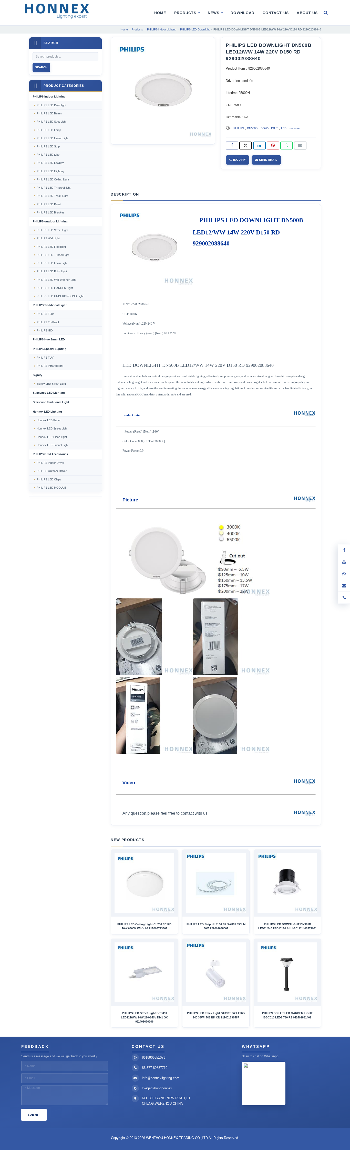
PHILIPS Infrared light (50, 365)
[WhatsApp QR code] (344, 574)
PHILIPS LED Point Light (52, 271)
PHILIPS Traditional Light (50, 305)
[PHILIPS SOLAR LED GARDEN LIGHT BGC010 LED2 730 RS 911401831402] (287, 972)
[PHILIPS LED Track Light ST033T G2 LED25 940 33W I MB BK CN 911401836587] (216, 972)
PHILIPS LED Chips (49, 479)
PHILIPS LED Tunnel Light (53, 254)
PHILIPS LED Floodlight (51, 246)
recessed (295, 128)
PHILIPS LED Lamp (49, 130)
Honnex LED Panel (48, 420)
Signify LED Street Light (51, 383)
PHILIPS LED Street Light (52, 230)
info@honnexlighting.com (160, 1078)
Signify (37, 375)
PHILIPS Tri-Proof (48, 322)
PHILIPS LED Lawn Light (52, 263)
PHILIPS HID (45, 330)
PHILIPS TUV (45, 357)
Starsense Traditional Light (51, 402)
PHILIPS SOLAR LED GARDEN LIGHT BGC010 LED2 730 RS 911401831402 (287, 1015)
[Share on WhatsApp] (286, 146)
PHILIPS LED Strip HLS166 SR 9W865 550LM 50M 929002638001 (216, 926)
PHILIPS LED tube (48, 154)
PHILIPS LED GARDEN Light (55, 287)
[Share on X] (245, 146)
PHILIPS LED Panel (49, 204)
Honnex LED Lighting (47, 411)
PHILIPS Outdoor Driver (52, 470)
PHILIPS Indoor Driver (50, 462)
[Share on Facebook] (232, 146)
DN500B (252, 128)
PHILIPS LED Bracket (50, 212)
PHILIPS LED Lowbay (50, 162)
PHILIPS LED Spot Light (51, 121)
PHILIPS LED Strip (48, 146)
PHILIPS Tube (45, 313)
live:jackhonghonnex (157, 1088)
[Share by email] (300, 146)
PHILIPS (238, 128)
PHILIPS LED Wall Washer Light (56, 279)
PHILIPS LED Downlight (51, 105)
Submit (34, 1114)
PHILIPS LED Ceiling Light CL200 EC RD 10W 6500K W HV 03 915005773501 (144, 926)
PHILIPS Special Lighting (49, 348)
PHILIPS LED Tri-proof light (53, 187)
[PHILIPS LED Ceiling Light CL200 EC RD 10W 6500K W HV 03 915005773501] (144, 883)
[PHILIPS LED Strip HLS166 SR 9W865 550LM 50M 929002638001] (216, 883)
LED (283, 128)
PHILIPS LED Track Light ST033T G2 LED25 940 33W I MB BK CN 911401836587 (216, 1015)
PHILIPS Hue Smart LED (49, 339)
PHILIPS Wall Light (48, 238)
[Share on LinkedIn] (259, 146)
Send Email (267, 159)
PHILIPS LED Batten (49, 113)
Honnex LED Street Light (52, 428)
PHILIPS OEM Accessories (50, 454)
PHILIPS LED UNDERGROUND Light (60, 296)
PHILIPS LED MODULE (51, 487)
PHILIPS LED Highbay (50, 171)
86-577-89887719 (154, 1068)
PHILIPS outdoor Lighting (50, 221)
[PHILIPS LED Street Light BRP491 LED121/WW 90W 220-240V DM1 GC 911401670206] (144, 972)
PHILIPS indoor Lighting (49, 96)
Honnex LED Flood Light (52, 436)
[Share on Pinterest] (273, 146)
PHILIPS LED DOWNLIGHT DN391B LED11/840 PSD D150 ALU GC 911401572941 (287, 926)
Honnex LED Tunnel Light (52, 445)
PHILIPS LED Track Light (52, 195)
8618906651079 (153, 1057)
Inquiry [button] (239, 159)
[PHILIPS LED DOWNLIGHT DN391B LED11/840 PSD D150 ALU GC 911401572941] (287, 883)
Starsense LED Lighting (49, 392)
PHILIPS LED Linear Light (52, 138)
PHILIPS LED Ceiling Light (53, 179)
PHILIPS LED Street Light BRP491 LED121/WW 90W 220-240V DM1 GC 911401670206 (144, 1017)
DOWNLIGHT (269, 128)
